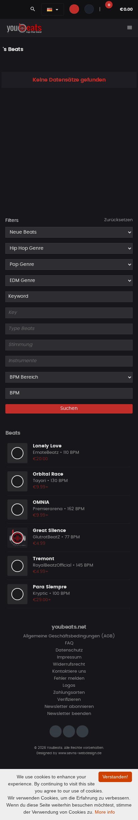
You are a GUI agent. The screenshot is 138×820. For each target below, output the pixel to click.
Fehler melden (69, 678)
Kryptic (40, 593)
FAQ (69, 643)
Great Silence (49, 530)
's (5, 49)
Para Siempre (50, 587)
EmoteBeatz (46, 452)
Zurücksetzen (118, 220)
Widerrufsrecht (69, 664)
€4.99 (39, 543)
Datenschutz (69, 650)
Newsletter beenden (69, 714)
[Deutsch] (49, 9)
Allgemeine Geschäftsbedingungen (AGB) (69, 636)
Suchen (69, 408)
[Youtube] (82, 731)
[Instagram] (56, 731)
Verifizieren (69, 699)
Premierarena (48, 509)
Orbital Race (48, 474)
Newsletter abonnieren (69, 707)
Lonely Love (47, 446)
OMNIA (41, 502)
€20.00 (40, 459)
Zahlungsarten (69, 692)
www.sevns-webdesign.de (79, 753)
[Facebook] (69, 731)
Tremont (43, 559)
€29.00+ (42, 600)
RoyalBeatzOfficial (52, 565)
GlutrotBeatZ (46, 537)
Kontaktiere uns (69, 671)
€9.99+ (41, 487)
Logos (69, 685)
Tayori (39, 481)
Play (17, 453)
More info (105, 812)
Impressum (69, 657)
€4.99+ (41, 572)
